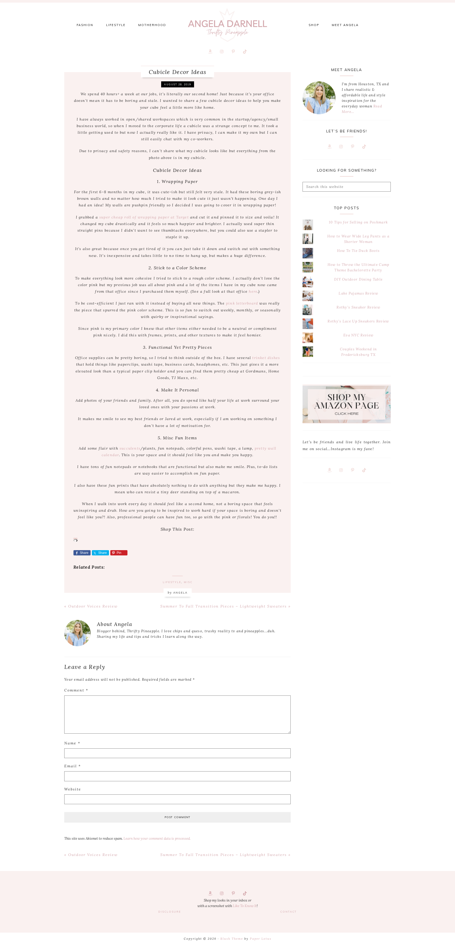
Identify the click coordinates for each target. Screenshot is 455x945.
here (253, 291)
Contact (288, 911)
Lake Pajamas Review (358, 293)
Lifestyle (172, 582)
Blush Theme (231, 939)
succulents (130, 448)
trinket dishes (266, 357)
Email (72, 766)
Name (72, 743)
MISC (188, 582)
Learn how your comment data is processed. (157, 838)
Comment (76, 690)
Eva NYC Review (358, 335)
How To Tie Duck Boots (358, 250)
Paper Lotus (260, 939)
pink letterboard (242, 303)
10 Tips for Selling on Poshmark (358, 222)
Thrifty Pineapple (227, 25)
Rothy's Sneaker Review (358, 307)
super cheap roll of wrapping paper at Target (144, 217)
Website (72, 789)
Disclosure (169, 911)
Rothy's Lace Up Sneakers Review (358, 321)
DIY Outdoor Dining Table (358, 279)
